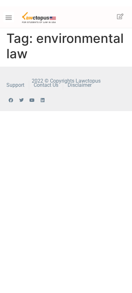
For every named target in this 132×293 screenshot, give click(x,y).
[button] (8, 17)
